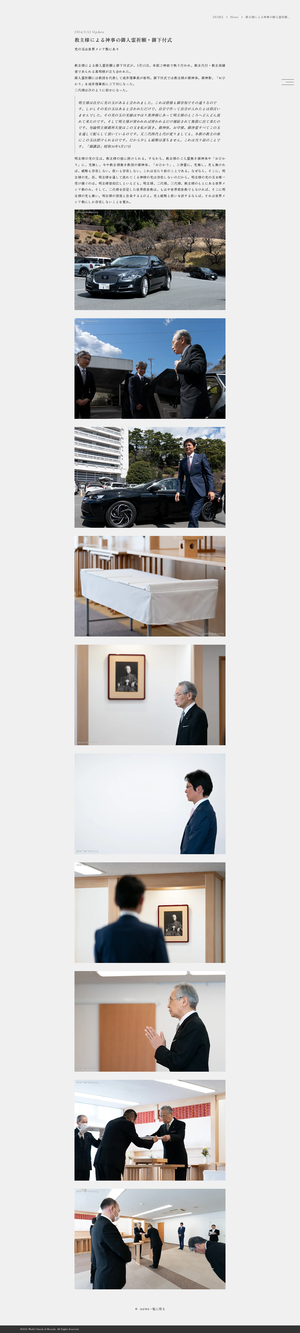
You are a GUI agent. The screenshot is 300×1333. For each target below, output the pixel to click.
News (234, 17)
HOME (218, 17)
